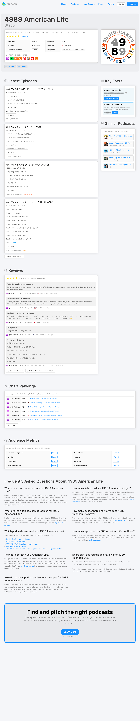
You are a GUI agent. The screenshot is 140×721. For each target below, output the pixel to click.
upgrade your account (119, 520)
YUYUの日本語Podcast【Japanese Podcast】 (120, 150)
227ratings (24, 36)
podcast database (95, 540)
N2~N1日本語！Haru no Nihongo (120, 136)
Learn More (70, 632)
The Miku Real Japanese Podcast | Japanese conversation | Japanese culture (120, 165)
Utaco (9, 25)
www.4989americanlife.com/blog (17, 111)
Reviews (11, 67)
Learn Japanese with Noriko (120, 143)
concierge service (27, 566)
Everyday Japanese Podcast (120, 157)
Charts (23, 67)
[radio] (7, 36)
